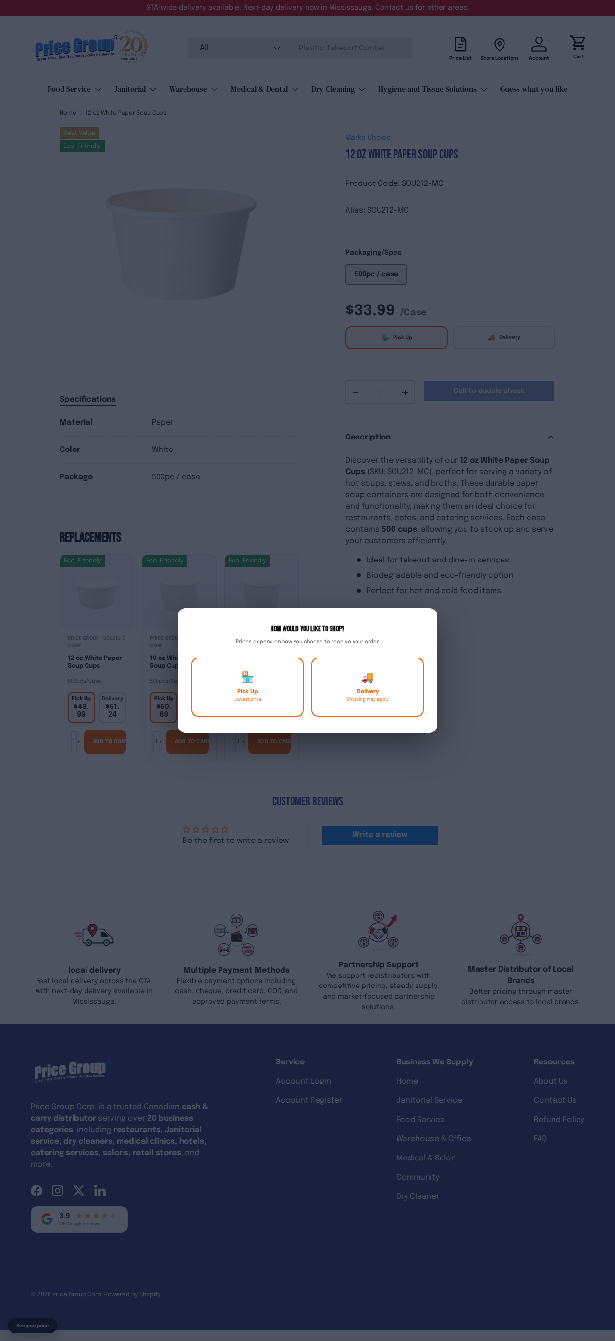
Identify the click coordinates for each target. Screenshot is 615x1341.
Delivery (367, 687)
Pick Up (248, 687)
